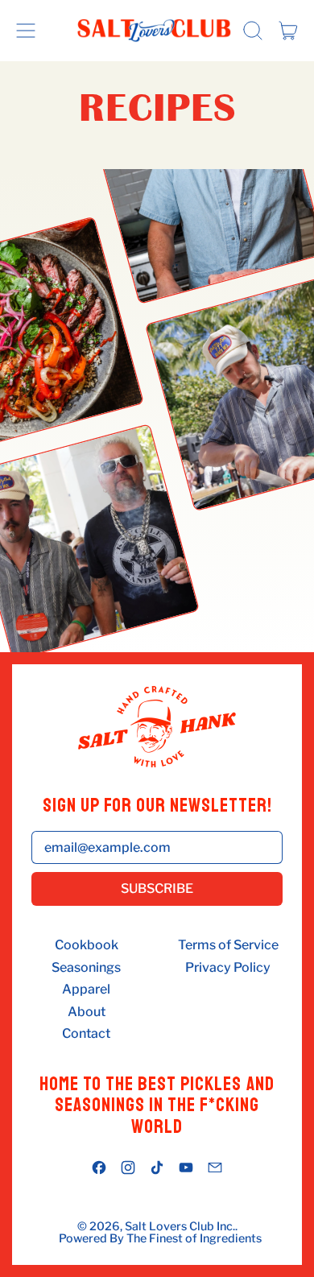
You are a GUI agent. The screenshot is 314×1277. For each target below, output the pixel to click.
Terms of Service (228, 945)
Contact (86, 1034)
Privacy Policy (228, 968)
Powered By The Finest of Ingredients (160, 1239)
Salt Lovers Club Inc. (180, 1227)
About (86, 1012)
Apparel (86, 989)
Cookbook (86, 945)
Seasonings (86, 968)
